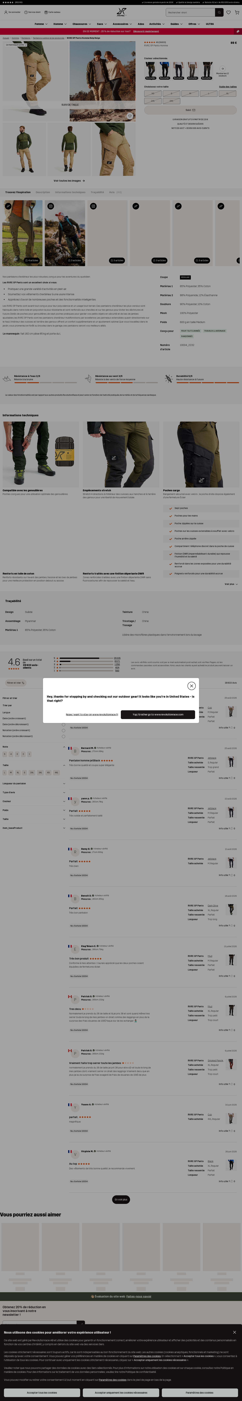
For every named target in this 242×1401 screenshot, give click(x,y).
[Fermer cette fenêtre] (191, 685)
